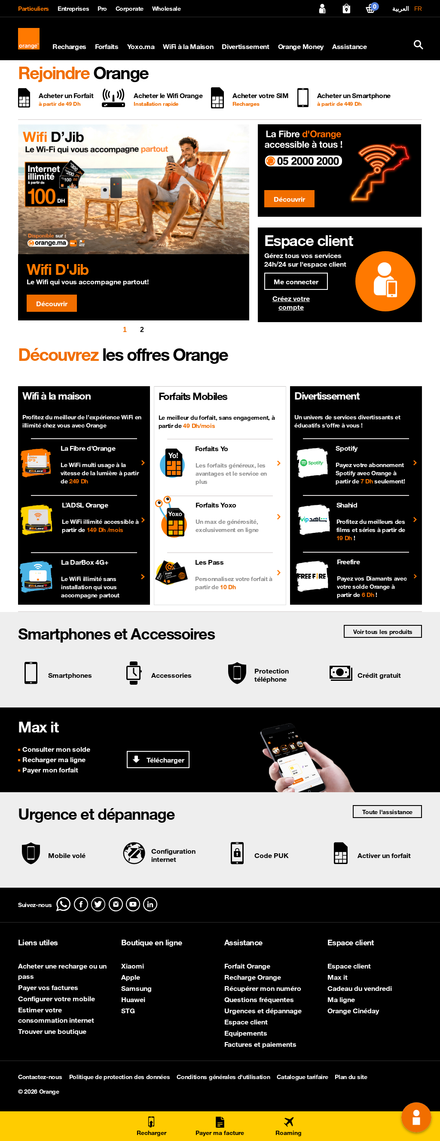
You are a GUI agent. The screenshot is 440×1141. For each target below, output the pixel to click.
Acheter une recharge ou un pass (62, 971)
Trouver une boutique (52, 1031)
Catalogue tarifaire (302, 1077)
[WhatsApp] (63, 904)
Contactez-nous (40, 1077)
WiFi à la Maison (188, 46)
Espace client (246, 1022)
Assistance (349, 46)
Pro (102, 8)
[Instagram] (116, 904)
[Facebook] (81, 904)
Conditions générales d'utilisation (223, 1077)
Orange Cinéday (353, 1010)
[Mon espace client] (322, 8)
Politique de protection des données (119, 1077)
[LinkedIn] (150, 904)
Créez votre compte (291, 302)
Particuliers (33, 8)
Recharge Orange (252, 977)
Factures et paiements (260, 1044)
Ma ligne (341, 999)
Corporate (130, 8)
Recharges (69, 46)
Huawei (133, 999)
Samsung (136, 988)
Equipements (245, 1033)
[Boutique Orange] (346, 8)
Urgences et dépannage (263, 1010)
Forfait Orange (247, 966)
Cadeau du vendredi (359, 988)
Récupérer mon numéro (262, 988)
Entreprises (73, 8)
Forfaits (106, 46)
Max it (337, 977)
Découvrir (51, 303)
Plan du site (351, 1077)
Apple (130, 977)
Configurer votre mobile (56, 998)
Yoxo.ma (141, 46)
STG (128, 1010)
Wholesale (166, 8)
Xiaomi (132, 966)
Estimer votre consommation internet (56, 1015)
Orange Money (301, 46)
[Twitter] (98, 904)
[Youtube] (133, 904)
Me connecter (296, 281)
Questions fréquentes (259, 999)
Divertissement (245, 46)
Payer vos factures (48, 987)
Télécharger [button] (164, 760)
